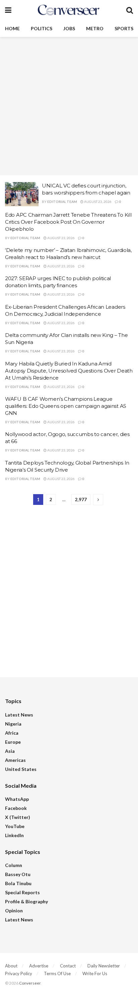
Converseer (30, 983)
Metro (95, 28)
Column (13, 865)
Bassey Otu (17, 874)
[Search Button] (129, 10)
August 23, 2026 (97, 202)
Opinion (14, 910)
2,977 (81, 499)
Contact (68, 965)
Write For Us (94, 973)
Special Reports (22, 892)
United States (21, 769)
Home (12, 28)
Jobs (69, 28)
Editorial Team (62, 202)
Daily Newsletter (103, 965)
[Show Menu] (8, 10)
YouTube (14, 826)
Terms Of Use (57, 973)
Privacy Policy (18, 973)
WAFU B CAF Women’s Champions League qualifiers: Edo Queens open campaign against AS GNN (65, 406)
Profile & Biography (26, 901)
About (11, 965)
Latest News (19, 715)
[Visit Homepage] (69, 10)
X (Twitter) (17, 817)
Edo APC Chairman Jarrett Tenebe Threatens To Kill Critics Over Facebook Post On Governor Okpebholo (68, 222)
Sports (124, 28)
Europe (13, 742)
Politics (41, 28)
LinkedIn (14, 835)
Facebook (16, 808)
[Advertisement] (69, 106)
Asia (10, 751)
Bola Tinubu (18, 883)
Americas (15, 760)
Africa (11, 733)
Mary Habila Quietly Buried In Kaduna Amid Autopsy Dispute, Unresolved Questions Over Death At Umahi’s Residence (69, 370)
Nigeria (13, 724)
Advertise (38, 965)
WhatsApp (17, 799)
